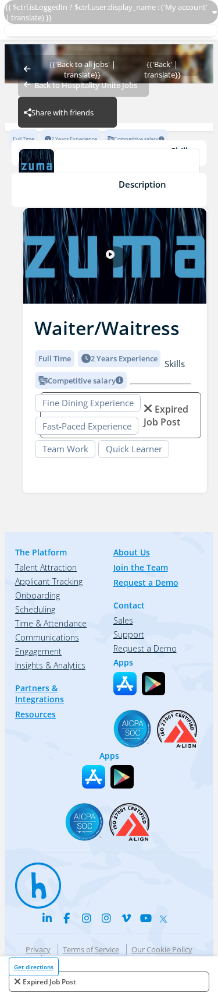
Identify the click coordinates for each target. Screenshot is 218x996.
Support (128, 634)
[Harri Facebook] (67, 918)
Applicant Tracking (49, 581)
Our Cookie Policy (161, 949)
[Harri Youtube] (146, 918)
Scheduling (35, 609)
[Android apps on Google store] (153, 683)
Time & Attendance (51, 623)
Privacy (38, 949)
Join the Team (140, 567)
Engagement (38, 651)
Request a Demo (145, 582)
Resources (35, 714)
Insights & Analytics (50, 665)
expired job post (49, 982)
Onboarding (37, 595)
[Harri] (32, 880)
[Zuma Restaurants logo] (114, 257)
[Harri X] (165, 916)
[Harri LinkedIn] (47, 918)
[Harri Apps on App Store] (125, 683)
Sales (123, 620)
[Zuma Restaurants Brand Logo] (108, 167)
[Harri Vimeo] (126, 918)
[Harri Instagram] (86, 918)
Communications (47, 637)
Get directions (33, 967)
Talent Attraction (46, 567)
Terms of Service (91, 949)
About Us (131, 552)
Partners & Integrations (39, 693)
